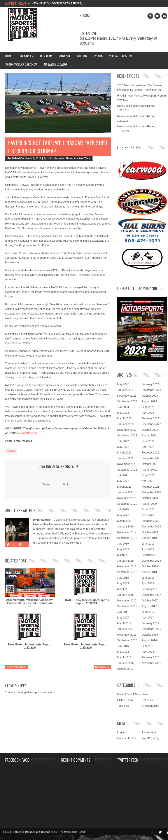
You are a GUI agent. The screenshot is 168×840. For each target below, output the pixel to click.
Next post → (102, 666)
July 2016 (123, 646)
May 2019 (123, 549)
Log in (121, 732)
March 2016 (124, 657)
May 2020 (123, 515)
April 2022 (148, 446)
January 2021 (125, 492)
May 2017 (123, 617)
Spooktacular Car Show (21, 64)
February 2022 (150, 452)
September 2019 (127, 537)
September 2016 (127, 640)
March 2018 (124, 589)
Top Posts (123, 705)
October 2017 (150, 600)
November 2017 (126, 600)
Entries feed (149, 732)
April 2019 (148, 549)
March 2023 (124, 418)
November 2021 (126, 464)
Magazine (64, 55)
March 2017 (124, 623)
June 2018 (148, 577)
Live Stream (26, 55)
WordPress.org (150, 738)
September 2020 (127, 503)
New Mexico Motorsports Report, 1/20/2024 (86, 646)
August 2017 (149, 606)
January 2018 (125, 594)
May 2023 (123, 412)
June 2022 (148, 441)
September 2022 (127, 435)
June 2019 (148, 543)
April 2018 (148, 583)
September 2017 (127, 606)
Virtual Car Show (120, 55)
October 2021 (150, 464)
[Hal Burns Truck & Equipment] (142, 230)
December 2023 (151, 390)
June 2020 (148, 509)
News (145, 694)
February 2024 (150, 384)
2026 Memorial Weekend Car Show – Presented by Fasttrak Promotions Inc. (30, 603)
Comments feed (126, 738)
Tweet (45, 484)
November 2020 (126, 498)
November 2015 (151, 663)
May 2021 (123, 481)
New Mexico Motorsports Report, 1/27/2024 (30, 646)
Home (8, 55)
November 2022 (126, 429)
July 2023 (123, 407)
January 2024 (125, 390)
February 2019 (150, 555)
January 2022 (125, 458)
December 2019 (151, 526)
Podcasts (147, 700)
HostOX (19, 832)
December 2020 (151, 492)
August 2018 (149, 572)
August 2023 (149, 401)
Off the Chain (125, 700)
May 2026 (123, 384)
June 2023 (148, 407)
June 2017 (148, 611)
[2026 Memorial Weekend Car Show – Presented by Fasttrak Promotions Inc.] (30, 582)
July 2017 (123, 611)
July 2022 (123, 441)
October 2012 (125, 668)
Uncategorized (150, 705)
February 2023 (150, 418)
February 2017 (150, 623)
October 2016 (150, 634)
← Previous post (16, 666)
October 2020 (150, 498)
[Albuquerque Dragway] (142, 202)
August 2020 (149, 503)
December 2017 (151, 594)
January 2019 (125, 560)
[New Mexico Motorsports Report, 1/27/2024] (30, 626)
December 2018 (151, 560)
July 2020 (123, 509)
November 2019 (126, 532)
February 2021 (150, 486)
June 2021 (148, 475)
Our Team (46, 55)
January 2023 (125, 424)
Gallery (82, 55)
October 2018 (150, 566)
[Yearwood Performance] (142, 170)
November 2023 (126, 395)
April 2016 (148, 651)
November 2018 (126, 566)
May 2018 (123, 583)
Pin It (65, 484)
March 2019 (124, 555)
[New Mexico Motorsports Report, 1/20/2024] (86, 626)
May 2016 (123, 651)
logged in (26, 692)
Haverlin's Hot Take (78, 158)
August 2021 (149, 469)
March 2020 (124, 520)
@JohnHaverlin (27, 433)
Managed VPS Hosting (37, 832)
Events (98, 55)
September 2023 (127, 401)
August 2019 (149, 537)
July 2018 (123, 577)
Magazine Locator (55, 64)
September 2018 (127, 572)
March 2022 (124, 452)
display (11, 451)
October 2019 (150, 532)
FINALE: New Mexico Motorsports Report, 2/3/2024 (86, 601)
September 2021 (127, 469)
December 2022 (151, 424)
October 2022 (150, 429)
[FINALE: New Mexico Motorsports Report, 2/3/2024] (86, 582)
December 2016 (151, 629)
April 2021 (148, 481)
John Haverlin (41, 519)
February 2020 (150, 520)
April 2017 (148, 617)
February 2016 (150, 657)
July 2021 (123, 475)
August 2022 (149, 435)
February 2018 (150, 589)
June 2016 (148, 646)
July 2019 (123, 543)
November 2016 (126, 634)
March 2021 (124, 486)
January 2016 (125, 663)
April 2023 (148, 412)
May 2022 (123, 446)
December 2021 (151, 458)
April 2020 (148, 515)
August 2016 (149, 640)
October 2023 (150, 395)
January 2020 (125, 526)
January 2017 (125, 629)
